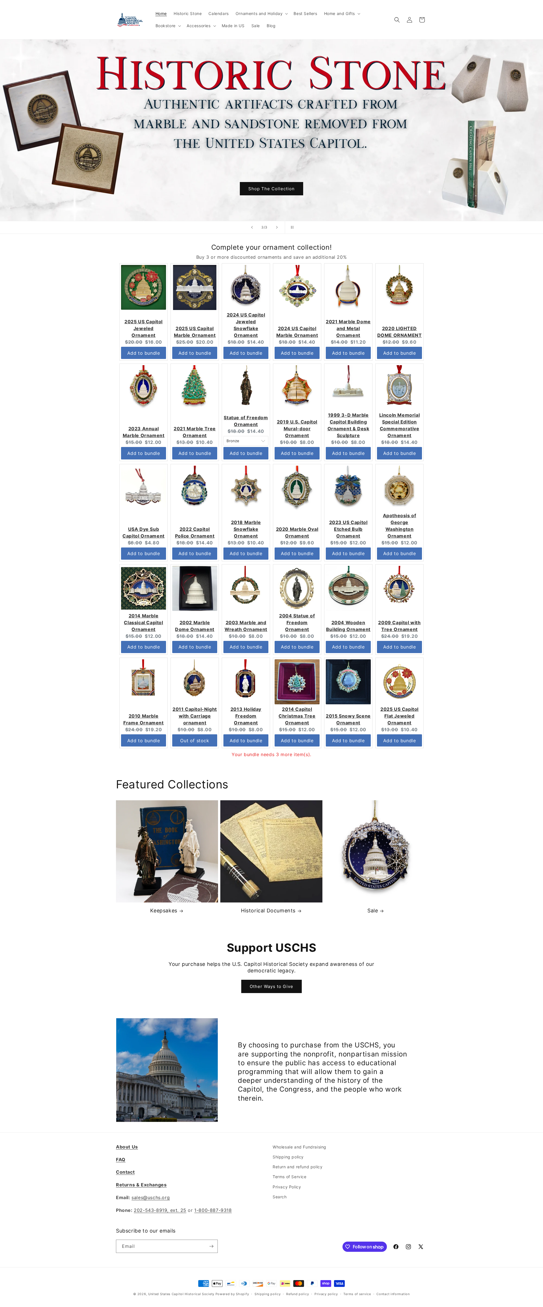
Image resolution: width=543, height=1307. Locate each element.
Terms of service (357, 1294)
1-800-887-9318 (213, 1210)
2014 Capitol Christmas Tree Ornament (297, 716)
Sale (372, 911)
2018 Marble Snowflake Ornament (246, 529)
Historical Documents (268, 911)
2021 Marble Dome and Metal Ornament (348, 328)
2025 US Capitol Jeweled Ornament (143, 328)
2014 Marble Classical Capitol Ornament (143, 622)
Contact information (393, 1294)
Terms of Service (290, 1176)
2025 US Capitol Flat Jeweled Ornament (399, 716)
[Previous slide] (252, 227)
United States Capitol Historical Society (181, 1294)
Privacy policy (326, 1294)
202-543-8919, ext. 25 (160, 1210)
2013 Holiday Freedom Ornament (245, 716)
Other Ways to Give (271, 986)
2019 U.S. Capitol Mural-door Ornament (297, 428)
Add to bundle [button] (143, 353)
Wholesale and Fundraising (299, 1147)
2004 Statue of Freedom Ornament (297, 622)
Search (280, 1196)
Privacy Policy (287, 1186)
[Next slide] (277, 227)
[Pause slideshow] (291, 227)
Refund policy (297, 1294)
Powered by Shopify (232, 1294)
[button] (261, 14)
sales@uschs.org (151, 1197)
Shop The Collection (271, 188)
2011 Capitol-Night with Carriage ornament (195, 716)
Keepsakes (163, 911)
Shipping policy (288, 1156)
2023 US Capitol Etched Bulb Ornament (348, 529)
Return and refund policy (297, 1166)
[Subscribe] (211, 1246)
